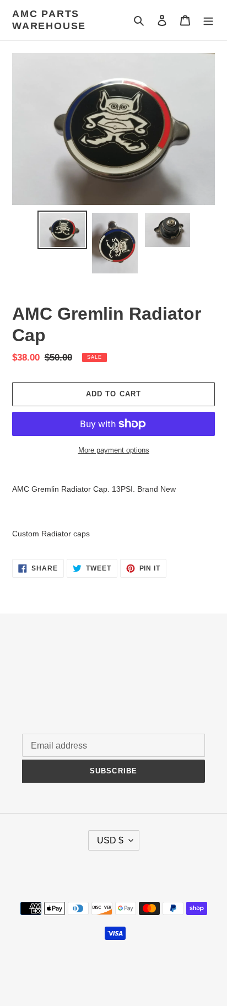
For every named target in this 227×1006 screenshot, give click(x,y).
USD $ (110, 840)
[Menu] (208, 20)
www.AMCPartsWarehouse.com (161, 969)
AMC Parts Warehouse (49, 19)
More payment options (113, 450)
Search (35, 669)
